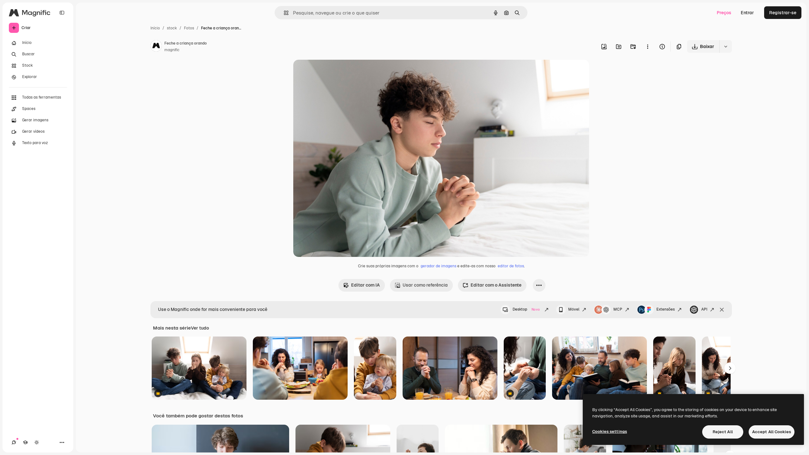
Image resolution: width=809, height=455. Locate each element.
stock (172, 28)
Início (155, 28)
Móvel (573, 309)
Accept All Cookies (771, 431)
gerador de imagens (438, 266)
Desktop (526, 309)
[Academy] (25, 442)
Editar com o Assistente (496, 285)
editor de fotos (511, 266)
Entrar (747, 12)
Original (334, 72)
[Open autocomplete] (283, 12)
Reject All (723, 431)
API (704, 309)
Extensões (665, 309)
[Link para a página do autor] (156, 46)
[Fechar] (721, 309)
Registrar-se (782, 12)
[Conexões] (14, 442)
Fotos (189, 28)
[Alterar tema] (37, 442)
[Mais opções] (647, 46)
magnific (171, 49)
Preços (724, 12)
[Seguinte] (730, 368)
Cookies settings (609, 431)
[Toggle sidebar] (62, 13)
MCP (617, 309)
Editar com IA (365, 285)
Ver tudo (200, 328)
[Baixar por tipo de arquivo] (725, 46)
